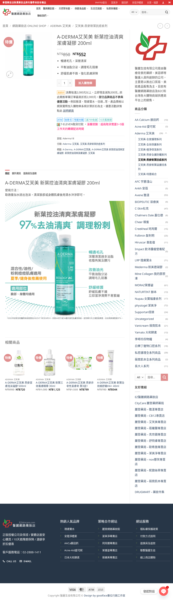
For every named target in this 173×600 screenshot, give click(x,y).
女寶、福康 (152, 2)
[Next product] (160, 26)
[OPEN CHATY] (163, 591)
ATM (59, 119)
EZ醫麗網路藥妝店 (146, 397)
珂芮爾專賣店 (109, 543)
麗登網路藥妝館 (111, 529)
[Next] (124, 372)
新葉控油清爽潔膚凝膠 (76, 153)
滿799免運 (91, 119)
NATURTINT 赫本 (146, 292)
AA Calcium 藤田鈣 (147, 120)
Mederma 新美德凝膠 (149, 267)
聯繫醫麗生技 (147, 550)
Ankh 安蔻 (141, 188)
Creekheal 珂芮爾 (146, 229)
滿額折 (61, 92)
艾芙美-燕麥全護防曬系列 (152, 154)
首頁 (38, 8)
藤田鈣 (124, 2)
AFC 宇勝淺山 (143, 181)
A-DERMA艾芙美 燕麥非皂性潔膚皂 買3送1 (80, 384)
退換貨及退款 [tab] (30, 173)
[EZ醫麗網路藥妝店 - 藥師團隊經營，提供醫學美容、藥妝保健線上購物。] (17, 12)
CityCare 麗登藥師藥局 (149, 403)
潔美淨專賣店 (109, 536)
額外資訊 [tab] (16, 173)
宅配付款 (79, 119)
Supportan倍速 (144, 312)
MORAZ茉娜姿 (144, 285)
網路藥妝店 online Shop (29, 26)
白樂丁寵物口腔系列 (148, 346)
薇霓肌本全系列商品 (148, 359)
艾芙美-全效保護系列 (150, 144)
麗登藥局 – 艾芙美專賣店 (150, 422)
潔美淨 (114, 2)
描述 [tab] (7, 173)
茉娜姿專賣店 (109, 550)
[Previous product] (167, 26)
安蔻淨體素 (137, 2)
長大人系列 (142, 366)
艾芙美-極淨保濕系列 (150, 149)
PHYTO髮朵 (101, 2)
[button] (163, 2)
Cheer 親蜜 (142, 222)
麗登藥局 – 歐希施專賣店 (150, 447)
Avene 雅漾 (142, 195)
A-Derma (67, 149)
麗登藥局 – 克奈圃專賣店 (150, 434)
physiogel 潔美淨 (146, 305)
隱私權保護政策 (149, 529)
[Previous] (5, 372)
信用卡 (68, 119)
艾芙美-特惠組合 (147, 174)
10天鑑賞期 (106, 119)
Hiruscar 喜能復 (145, 242)
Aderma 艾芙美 (60, 26)
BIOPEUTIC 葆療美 (147, 202)
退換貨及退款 (147, 543)
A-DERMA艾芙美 (82, 149)
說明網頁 (68, 111)
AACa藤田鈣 (71, 543)
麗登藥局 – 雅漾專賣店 (149, 409)
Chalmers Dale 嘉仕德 (149, 215)
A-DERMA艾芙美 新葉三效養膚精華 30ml (49, 384)
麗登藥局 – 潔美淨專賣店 (150, 453)
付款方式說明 (147, 536)
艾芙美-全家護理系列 (150, 139)
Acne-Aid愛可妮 (73, 550)
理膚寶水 (69, 529)
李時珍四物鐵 (143, 339)
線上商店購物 (147, 557)
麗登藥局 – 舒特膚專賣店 (150, 441)
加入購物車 (85, 83)
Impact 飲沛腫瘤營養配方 (150, 251)
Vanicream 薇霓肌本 (148, 326)
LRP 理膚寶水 (143, 260)
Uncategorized (144, 319)
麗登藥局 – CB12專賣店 (150, 416)
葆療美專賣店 (109, 557)
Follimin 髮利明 (144, 235)
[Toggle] (166, 133)
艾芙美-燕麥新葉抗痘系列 (91, 26)
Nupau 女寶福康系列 (148, 299)
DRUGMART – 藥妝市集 (149, 492)
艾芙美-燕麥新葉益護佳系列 (152, 166)
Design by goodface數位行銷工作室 (104, 595)
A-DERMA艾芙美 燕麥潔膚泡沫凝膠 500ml (18, 384)
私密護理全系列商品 (148, 353)
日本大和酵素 (72, 557)
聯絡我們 (41, 15)
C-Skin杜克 (142, 208)
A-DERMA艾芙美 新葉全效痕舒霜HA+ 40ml (110, 384)
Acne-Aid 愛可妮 (145, 126)
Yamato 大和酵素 (146, 332)
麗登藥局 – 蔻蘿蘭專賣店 (150, 428)
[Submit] (167, 12)
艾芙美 (91, 153)
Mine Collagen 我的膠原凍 (150, 276)
